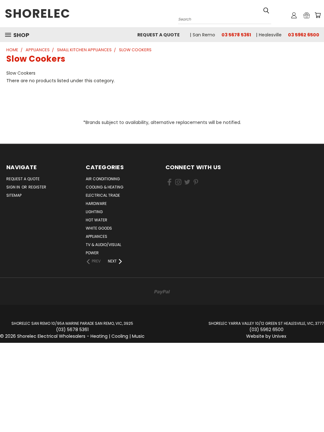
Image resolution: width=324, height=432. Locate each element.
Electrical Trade (103, 195)
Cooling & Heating (104, 187)
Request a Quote (158, 35)
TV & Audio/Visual (103, 244)
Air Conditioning (103, 179)
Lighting (94, 211)
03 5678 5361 (236, 35)
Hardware (96, 203)
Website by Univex (266, 336)
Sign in (13, 187)
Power (92, 253)
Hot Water (96, 220)
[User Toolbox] (294, 15)
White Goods (99, 228)
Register (37, 187)
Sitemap (14, 195)
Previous (314, 412)
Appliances (96, 236)
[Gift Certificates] (306, 15)
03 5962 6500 (303, 35)
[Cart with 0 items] (318, 15)
